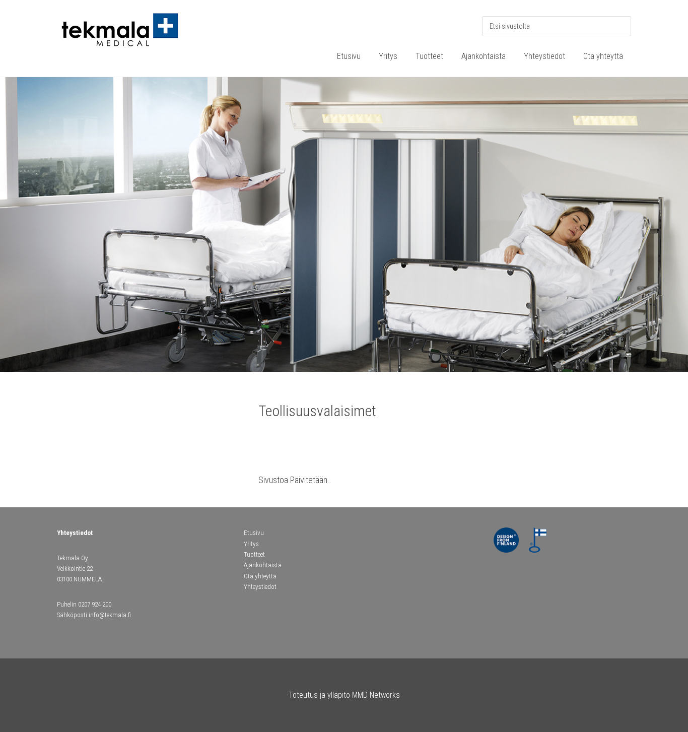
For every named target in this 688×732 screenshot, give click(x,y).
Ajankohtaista (263, 565)
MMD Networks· (377, 695)
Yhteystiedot (260, 586)
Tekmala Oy (132, 35)
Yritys (251, 544)
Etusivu (254, 533)
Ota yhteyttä (260, 576)
